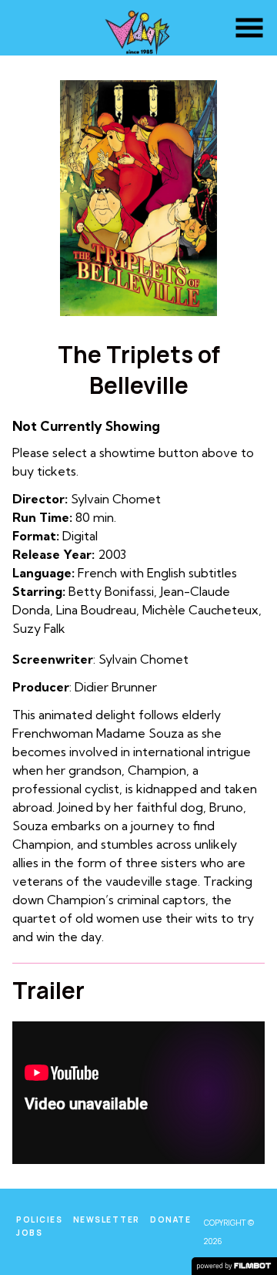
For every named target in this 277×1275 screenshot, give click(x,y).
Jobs (29, 1232)
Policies (39, 1219)
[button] (249, 27)
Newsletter (106, 1219)
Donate (170, 1219)
